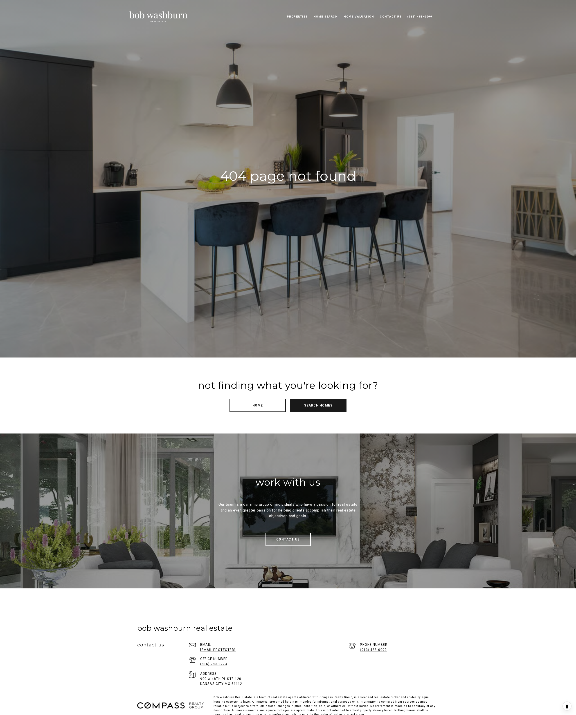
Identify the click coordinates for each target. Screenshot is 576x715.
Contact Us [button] (288, 539)
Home (257, 405)
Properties (297, 16)
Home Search (325, 16)
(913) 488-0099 (373, 650)
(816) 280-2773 (213, 664)
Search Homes (318, 405)
